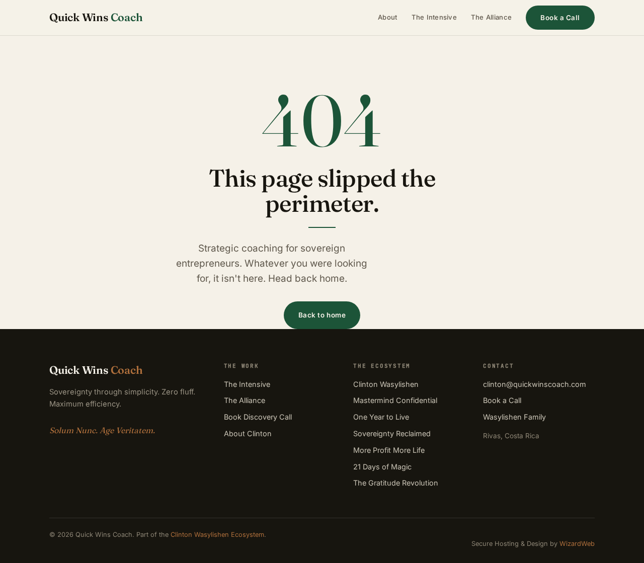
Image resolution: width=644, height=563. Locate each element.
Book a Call (560, 18)
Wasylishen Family (514, 417)
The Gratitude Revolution (395, 482)
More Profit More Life (389, 450)
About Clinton (248, 433)
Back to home (322, 315)
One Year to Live (381, 417)
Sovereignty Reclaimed (392, 433)
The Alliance (491, 17)
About (387, 17)
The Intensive (434, 17)
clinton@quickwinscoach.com (534, 384)
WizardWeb (577, 543)
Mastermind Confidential (395, 400)
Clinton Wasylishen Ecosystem (217, 534)
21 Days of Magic (382, 466)
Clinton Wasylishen (386, 384)
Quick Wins (96, 17)
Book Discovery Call (258, 417)
